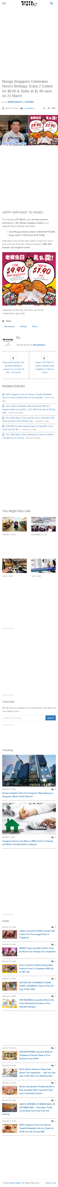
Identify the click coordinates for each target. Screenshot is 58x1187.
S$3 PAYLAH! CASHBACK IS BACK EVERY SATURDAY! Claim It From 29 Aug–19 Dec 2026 (36, 986)
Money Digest (15, 1183)
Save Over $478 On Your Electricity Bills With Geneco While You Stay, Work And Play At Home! (42, 586)
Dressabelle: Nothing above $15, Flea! (43, 540)
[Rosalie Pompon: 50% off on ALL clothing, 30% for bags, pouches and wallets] (14, 524)
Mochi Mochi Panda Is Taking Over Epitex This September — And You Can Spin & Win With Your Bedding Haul (37, 1072)
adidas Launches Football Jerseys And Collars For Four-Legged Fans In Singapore (37, 934)
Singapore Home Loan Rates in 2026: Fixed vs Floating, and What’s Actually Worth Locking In (27, 843)
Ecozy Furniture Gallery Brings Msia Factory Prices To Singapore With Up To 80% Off (36, 968)
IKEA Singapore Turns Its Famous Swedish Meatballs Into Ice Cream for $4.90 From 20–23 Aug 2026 (36, 1128)
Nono (35, 326)
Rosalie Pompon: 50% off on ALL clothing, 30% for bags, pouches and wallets (13, 545)
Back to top (51, 1183)
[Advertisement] (29, 40)
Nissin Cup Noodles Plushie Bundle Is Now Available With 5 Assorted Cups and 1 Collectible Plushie (37, 1090)
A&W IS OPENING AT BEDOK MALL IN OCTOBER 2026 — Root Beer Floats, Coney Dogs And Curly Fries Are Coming (28, 1109)
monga (24, 326)
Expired (29, 102)
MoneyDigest (14, 102)
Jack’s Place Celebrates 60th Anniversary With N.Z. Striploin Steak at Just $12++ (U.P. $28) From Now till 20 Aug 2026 (28, 409)
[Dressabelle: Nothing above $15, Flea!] (43, 524)
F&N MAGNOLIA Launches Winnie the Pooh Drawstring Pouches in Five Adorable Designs (36, 1003)
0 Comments (29, 108)
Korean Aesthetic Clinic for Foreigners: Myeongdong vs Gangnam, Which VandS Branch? (27, 795)
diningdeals (10, 326)
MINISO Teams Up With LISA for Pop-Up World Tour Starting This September (37, 950)
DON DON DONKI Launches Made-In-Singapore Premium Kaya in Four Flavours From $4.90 (36, 1055)
